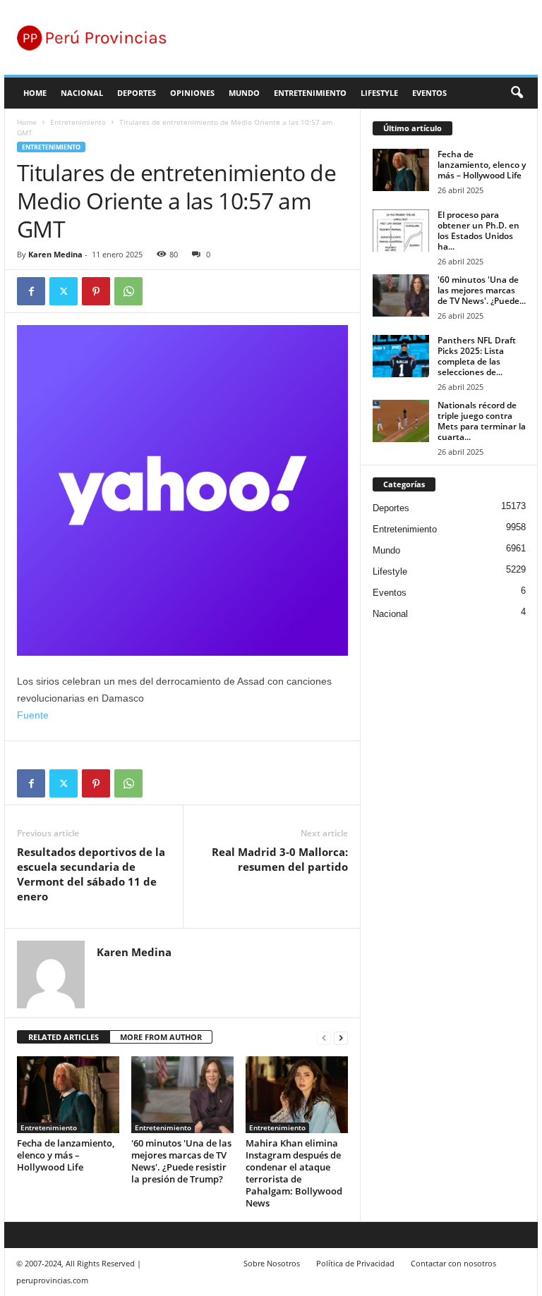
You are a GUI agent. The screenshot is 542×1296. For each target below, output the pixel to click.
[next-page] (341, 1037)
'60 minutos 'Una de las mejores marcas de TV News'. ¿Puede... (482, 290)
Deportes (136, 92)
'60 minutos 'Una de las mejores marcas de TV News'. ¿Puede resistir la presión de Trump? (181, 1161)
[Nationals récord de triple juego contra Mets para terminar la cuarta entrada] (401, 421)
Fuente (33, 715)
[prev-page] (324, 1037)
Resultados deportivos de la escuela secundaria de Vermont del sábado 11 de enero (91, 874)
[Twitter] (63, 291)
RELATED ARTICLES (63, 1037)
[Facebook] (31, 291)
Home (35, 92)
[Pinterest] (96, 291)
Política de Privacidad (355, 1263)
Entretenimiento (310, 92)
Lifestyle (379, 92)
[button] (516, 93)
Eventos (429, 92)
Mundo (244, 92)
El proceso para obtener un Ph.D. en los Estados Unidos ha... (478, 230)
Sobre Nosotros (271, 1263)
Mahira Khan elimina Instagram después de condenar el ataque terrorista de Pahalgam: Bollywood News (294, 1173)
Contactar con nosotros (453, 1263)
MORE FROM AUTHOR (161, 1037)
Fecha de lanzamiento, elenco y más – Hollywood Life (65, 1155)
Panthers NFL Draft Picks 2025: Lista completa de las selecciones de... (477, 356)
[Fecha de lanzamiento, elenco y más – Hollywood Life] (68, 1094)
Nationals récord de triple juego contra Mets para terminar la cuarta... (482, 421)
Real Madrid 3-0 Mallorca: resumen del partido (280, 859)
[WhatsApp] (128, 291)
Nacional (82, 92)
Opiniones (192, 92)
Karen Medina (55, 254)
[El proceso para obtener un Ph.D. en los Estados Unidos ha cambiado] (401, 230)
